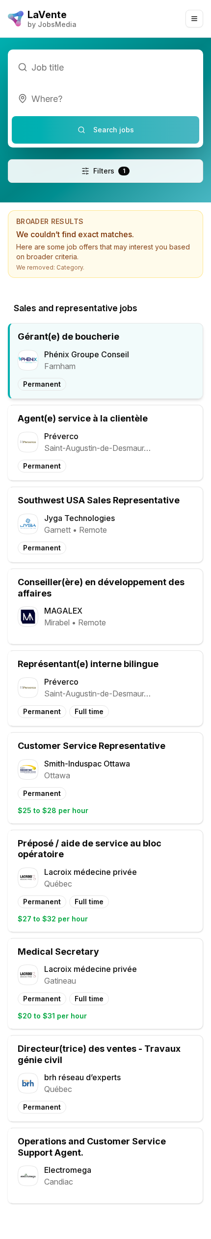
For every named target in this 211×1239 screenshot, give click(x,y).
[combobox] (105, 98)
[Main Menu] (194, 18)
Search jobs (113, 129)
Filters (109, 171)
